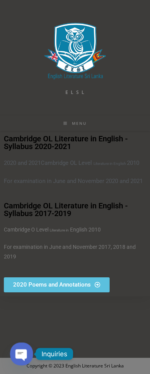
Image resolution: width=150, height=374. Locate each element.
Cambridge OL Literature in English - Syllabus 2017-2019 (66, 209)
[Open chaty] (21, 354)
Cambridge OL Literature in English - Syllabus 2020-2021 (66, 142)
